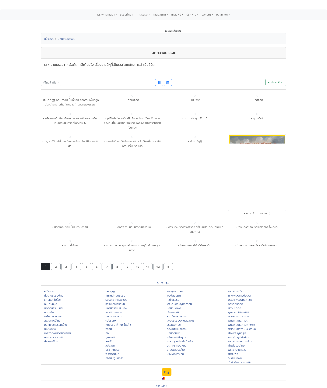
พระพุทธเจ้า (235, 377)
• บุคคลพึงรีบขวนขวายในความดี (132, 313)
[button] (56, 352)
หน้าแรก (49, 39)
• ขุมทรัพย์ (257, 214)
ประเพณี (191, 14)
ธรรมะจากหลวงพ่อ (116, 386)
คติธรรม (143, 14)
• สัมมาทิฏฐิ (195, 227)
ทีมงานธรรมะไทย (53, 382)
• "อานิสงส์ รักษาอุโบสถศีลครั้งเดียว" (257, 313)
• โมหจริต (195, 100)
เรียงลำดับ (50, 82)
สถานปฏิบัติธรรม (115, 382)
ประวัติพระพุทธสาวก (240, 386)
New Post (276, 82)
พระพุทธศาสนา (106, 14)
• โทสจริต (257, 100)
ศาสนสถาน (159, 14)
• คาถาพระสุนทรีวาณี (194, 118)
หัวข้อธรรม (173, 386)
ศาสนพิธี (176, 14)
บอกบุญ (206, 14)
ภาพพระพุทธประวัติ (239, 382)
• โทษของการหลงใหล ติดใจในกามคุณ (257, 331)
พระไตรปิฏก (174, 382)
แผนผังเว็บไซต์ (52, 386)
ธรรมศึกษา (126, 14)
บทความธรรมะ (66, 39)
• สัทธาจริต (132, 100)
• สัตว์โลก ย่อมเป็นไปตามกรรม (70, 313)
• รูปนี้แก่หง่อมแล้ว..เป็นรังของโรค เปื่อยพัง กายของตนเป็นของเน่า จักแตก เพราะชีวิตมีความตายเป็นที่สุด (132, 123)
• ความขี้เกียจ (70, 331)
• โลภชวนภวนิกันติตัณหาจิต (194, 331)
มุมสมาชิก (222, 14)
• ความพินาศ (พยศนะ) (257, 299)
